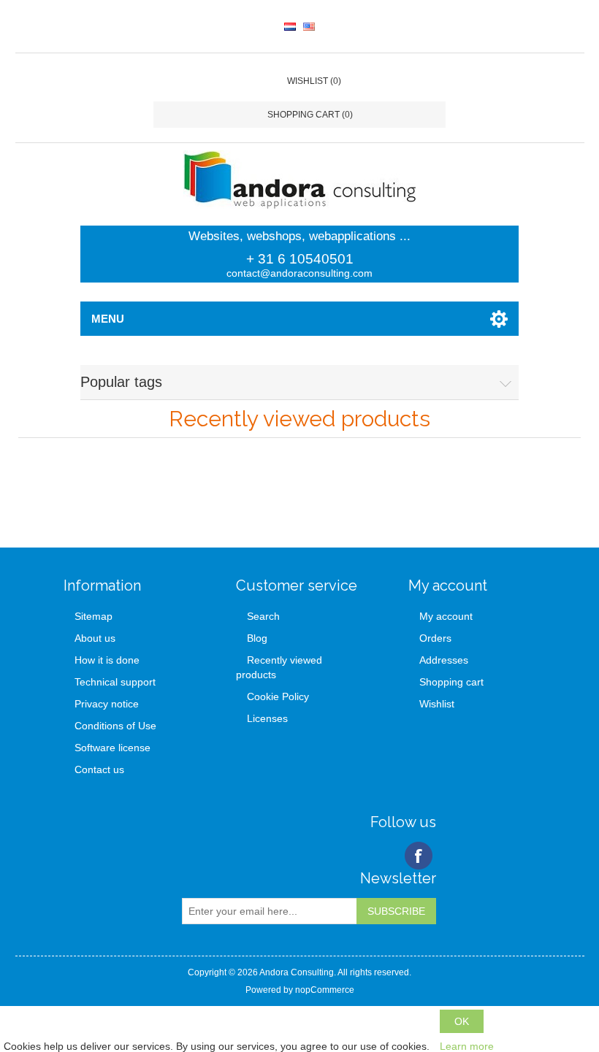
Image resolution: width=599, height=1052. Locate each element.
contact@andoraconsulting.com (299, 273)
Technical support (115, 682)
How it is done (107, 660)
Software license (112, 747)
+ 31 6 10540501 (300, 258)
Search (263, 616)
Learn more (467, 1046)
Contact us (99, 769)
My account (446, 616)
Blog (257, 638)
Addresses (443, 660)
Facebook (418, 855)
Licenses (267, 718)
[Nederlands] (290, 26)
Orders (435, 638)
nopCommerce (324, 990)
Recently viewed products (279, 667)
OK (461, 1021)
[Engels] (309, 26)
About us (95, 638)
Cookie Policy (278, 696)
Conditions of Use (115, 726)
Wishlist (436, 704)
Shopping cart (451, 682)
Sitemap (93, 616)
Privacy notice (107, 704)
